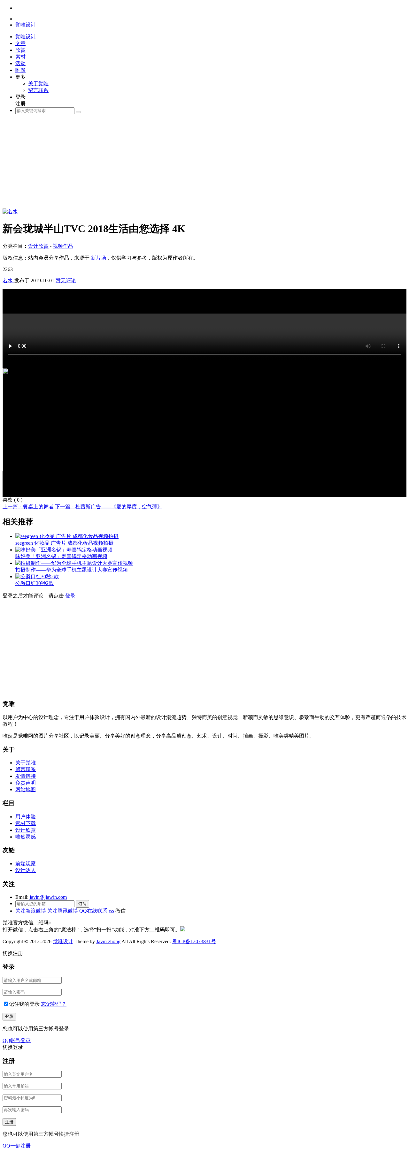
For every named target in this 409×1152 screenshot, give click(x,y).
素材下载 (25, 823)
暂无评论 (66, 280)
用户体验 (25, 816)
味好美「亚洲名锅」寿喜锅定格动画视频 (61, 556)
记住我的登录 (24, 1004)
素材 (20, 56)
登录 (70, 595)
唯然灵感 (25, 836)
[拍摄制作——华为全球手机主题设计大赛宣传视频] (74, 563)
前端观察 (25, 863)
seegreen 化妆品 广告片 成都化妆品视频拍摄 (64, 543)
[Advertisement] (194, 163)
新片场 (98, 258)
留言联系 (38, 90)
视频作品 (63, 246)
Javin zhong (108, 941)
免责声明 (25, 782)
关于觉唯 (38, 83)
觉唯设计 (63, 941)
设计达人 (25, 870)
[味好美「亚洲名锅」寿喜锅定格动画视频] (63, 549)
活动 (20, 63)
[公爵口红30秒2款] (37, 576)
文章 (20, 43)
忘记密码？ (53, 1004)
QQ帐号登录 (17, 1040)
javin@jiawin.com (48, 897)
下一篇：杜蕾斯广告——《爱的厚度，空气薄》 (108, 506)
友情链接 (25, 776)
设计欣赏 (38, 246)
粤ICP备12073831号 (194, 941)
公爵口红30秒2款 (34, 583)
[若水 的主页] (10, 211)
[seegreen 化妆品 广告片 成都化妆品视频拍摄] (67, 536)
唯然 (20, 70)
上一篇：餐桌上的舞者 (28, 506)
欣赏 (20, 50)
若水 (8, 280)
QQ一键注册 (17, 1145)
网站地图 (25, 789)
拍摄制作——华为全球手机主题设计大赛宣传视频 (71, 569)
